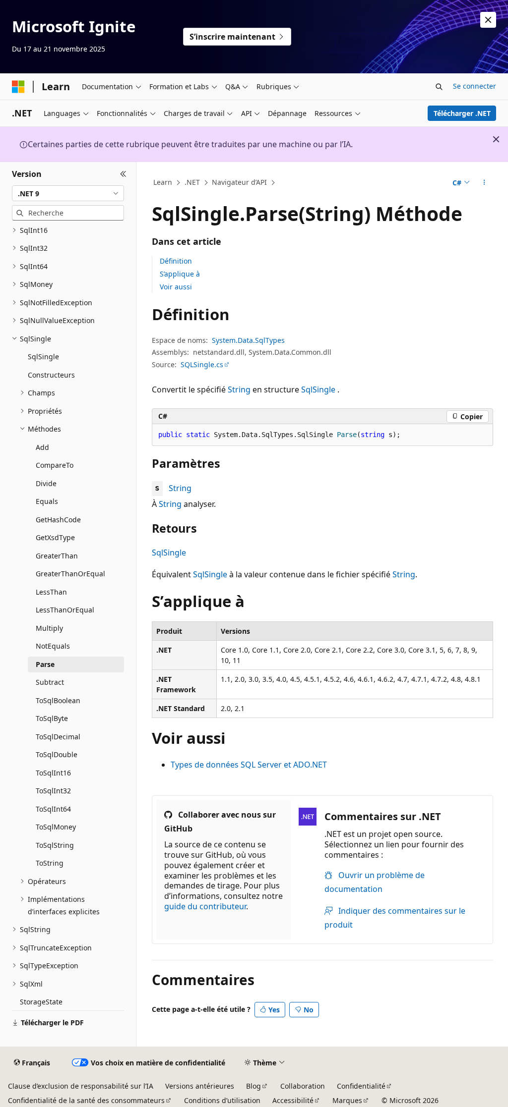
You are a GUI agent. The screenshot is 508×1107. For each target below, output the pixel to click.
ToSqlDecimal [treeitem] (58, 736)
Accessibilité (293, 1100)
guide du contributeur (205, 906)
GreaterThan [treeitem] (57, 555)
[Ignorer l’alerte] (488, 20)
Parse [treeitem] (45, 664)
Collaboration (302, 1086)
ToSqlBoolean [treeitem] (58, 700)
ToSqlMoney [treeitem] (56, 826)
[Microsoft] (18, 86)
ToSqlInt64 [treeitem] (53, 809)
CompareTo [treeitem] (54, 465)
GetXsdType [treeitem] (55, 537)
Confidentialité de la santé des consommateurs (86, 1100)
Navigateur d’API (239, 182)
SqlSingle (318, 389)
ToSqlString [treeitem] (55, 845)
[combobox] (68, 193)
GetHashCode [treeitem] (58, 519)
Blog (253, 1086)
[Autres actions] (484, 183)
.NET (192, 182)
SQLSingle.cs (202, 364)
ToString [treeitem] (50, 863)
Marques (347, 1100)
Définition (176, 261)
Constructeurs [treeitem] (51, 375)
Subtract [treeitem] (50, 682)
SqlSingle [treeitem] (43, 356)
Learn (162, 182)
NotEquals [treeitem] (53, 646)
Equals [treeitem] (47, 501)
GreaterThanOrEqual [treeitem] (70, 573)
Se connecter (474, 86)
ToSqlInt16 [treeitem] (53, 772)
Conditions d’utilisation (222, 1100)
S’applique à (180, 273)
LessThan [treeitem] (51, 592)
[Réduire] (123, 174)
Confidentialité (361, 1086)
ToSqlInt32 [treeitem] (53, 790)
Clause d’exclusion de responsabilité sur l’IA (80, 1086)
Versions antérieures (199, 1086)
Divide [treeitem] (46, 483)
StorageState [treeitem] (41, 1001)
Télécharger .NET (462, 113)
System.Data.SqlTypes (248, 340)
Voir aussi (176, 286)
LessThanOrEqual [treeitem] (65, 609)
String (239, 389)
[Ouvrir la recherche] (439, 87)
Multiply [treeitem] (49, 628)
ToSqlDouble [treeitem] (56, 754)
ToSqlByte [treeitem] (52, 718)
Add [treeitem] (42, 447)
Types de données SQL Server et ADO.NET (249, 764)
